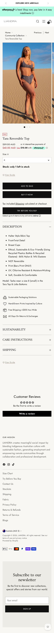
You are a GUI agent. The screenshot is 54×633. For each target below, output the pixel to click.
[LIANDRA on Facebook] (4, 465)
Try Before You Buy (27, 210)
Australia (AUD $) (12, 531)
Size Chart (8, 473)
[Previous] (6, 3)
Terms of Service (11, 515)
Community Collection (14, 35)
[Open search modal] (37, 21)
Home (7, 32)
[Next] (48, 3)
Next (47, 32)
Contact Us (8, 484)
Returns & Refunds (12, 509)
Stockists (7, 489)
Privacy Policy (9, 504)
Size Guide (10, 175)
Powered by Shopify (10, 540)
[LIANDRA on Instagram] (9, 465)
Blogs (5, 520)
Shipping (19, 203)
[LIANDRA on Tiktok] (13, 465)
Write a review (27, 413)
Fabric (6, 499)
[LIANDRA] (10, 21)
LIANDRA (21, 535)
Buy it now (27, 194)
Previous (37, 32)
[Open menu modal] (44, 21)
